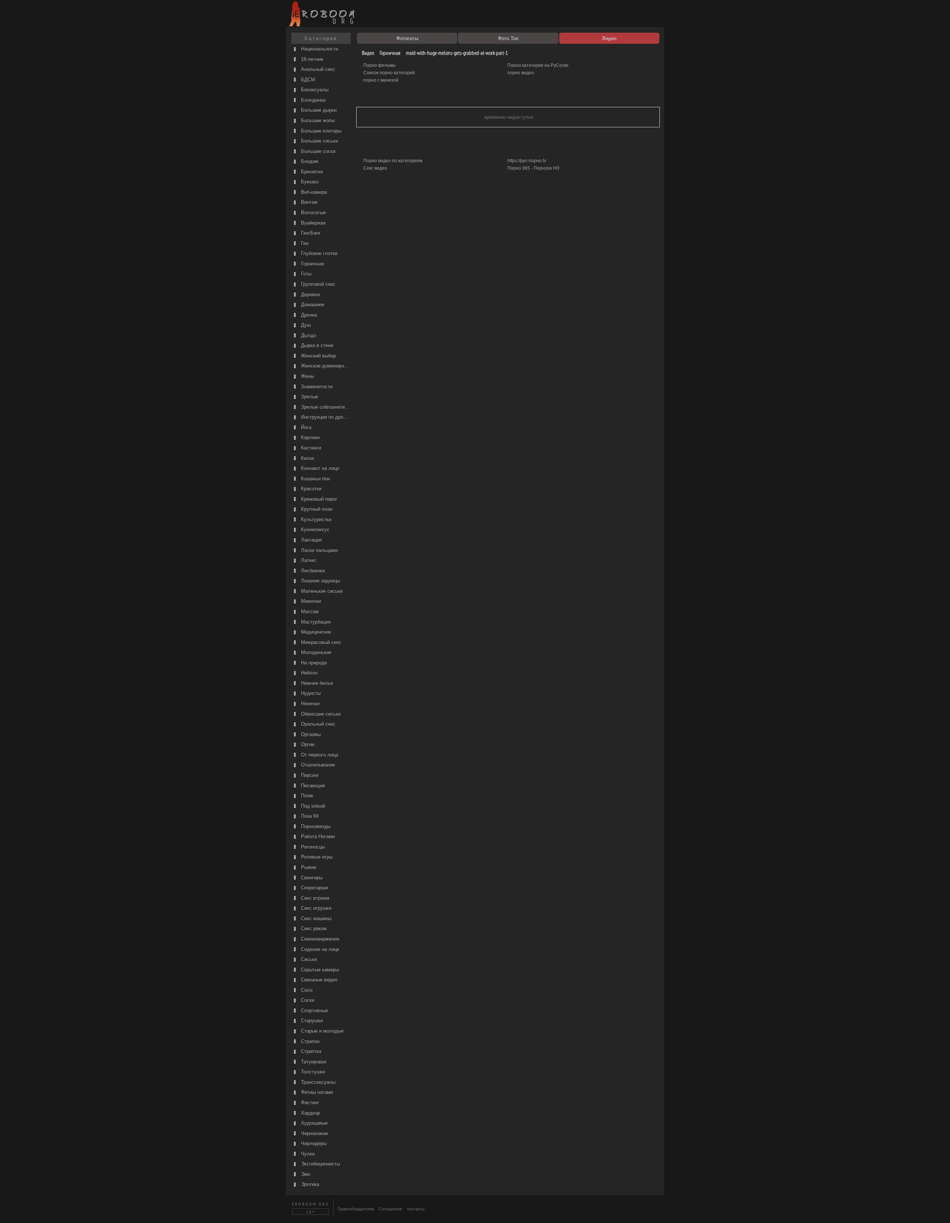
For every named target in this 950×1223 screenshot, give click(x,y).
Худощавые (313, 1123)
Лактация (310, 540)
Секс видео (375, 168)
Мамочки (310, 601)
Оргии (306, 744)
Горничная (311, 263)
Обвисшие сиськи (320, 714)
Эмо (304, 1174)
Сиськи (308, 959)
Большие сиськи (318, 141)
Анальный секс (317, 69)
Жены (306, 376)
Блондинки (312, 100)
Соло (305, 990)
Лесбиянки (312, 570)
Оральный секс (317, 724)
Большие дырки (318, 110)
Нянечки (309, 703)
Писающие (312, 785)
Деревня (309, 294)
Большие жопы (317, 120)
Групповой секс (317, 284)
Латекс (308, 560)
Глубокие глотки (318, 253)
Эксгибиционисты (319, 1164)
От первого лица (318, 755)
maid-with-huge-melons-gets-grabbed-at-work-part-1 (456, 52)
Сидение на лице (319, 949)
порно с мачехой (381, 80)
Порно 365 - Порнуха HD (533, 168)
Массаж (309, 611)
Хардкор (309, 1113)
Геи (303, 243)
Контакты (416, 1209)
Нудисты (310, 693)
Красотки (310, 488)
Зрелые (308, 396)
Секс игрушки (315, 908)
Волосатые (312, 212)
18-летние (311, 59)
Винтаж (308, 202)
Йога (305, 427)
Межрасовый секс (320, 642)
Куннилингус (314, 529)
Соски (306, 1000)
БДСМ (307, 79)
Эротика (309, 1184)
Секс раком (313, 928)
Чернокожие (313, 1133)
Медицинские (315, 632)
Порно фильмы (379, 65)
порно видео (520, 72)
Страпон (309, 1041)
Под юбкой (312, 806)
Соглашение (390, 1209)
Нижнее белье (316, 683)
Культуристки (315, 519)
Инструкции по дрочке (325, 417)
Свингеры (310, 877)
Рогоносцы (312, 847)
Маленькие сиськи (321, 591)
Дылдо (307, 335)
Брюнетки (311, 171)
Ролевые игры (315, 857)
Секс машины (315, 918)
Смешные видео (318, 979)
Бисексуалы (313, 89)
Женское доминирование (325, 366)
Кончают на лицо (319, 468)
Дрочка (308, 315)
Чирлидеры (313, 1143)
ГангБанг (310, 233)
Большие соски (317, 151)
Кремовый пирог (318, 499)
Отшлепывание (317, 765)
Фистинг (309, 1102)
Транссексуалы (317, 1082)
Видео (367, 52)
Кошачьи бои (314, 478)
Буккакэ (309, 181)
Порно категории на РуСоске (538, 65)
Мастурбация (315, 622)
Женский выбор (317, 356)
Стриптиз (310, 1051)
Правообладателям (355, 1209)
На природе (313, 663)
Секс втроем (314, 898)
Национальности (318, 49)
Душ (305, 325)
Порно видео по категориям (392, 160)
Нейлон (308, 673)
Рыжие (307, 867)
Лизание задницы (319, 580)
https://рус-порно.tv (526, 160)
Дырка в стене (316, 345)
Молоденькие (315, 652)
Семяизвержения (319, 939)
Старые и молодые (321, 1031)
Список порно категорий (389, 72)
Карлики (309, 437)
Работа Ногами (317, 836)
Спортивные (313, 1010)
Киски (306, 458)
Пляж (306, 795)
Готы (305, 274)
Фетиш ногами (316, 1092)
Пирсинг (309, 775)
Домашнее (311, 304)
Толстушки (312, 1072)
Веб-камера (313, 192)
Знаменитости (315, 386)
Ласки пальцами (318, 550)
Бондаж (308, 161)
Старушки (311, 1020)
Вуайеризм (312, 223)
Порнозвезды (315, 826)
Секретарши (313, 887)
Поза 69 (308, 816)
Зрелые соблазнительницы (325, 407)
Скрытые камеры (319, 969)
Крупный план (315, 509)
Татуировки (312, 1062)
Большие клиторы (320, 131)
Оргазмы (310, 734)
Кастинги (310, 448)
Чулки (307, 1154)
